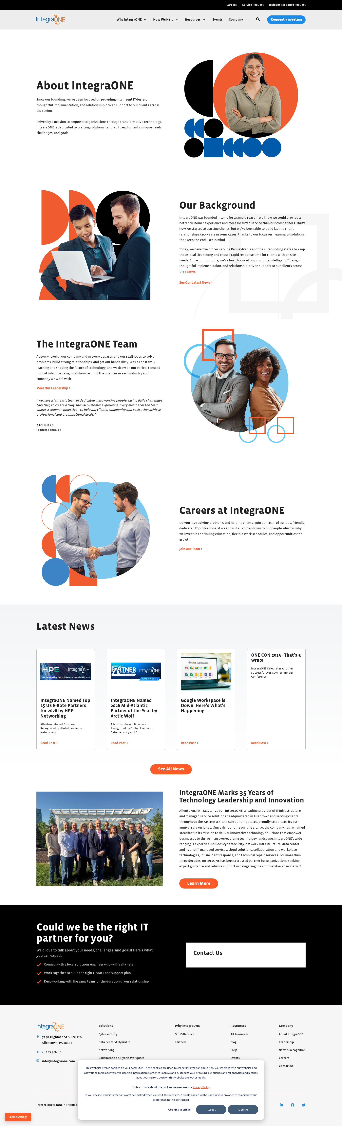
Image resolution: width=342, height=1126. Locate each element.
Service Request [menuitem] (253, 4)
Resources (193, 19)
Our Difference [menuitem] (184, 1034)
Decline (243, 1109)
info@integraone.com (58, 1061)
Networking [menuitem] (106, 1050)
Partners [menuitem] (180, 1042)
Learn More (198, 883)
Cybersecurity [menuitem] (108, 1034)
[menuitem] (281, 1105)
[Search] (258, 19)
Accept (211, 1109)
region (190, 271)
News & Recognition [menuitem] (292, 1050)
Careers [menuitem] (231, 4)
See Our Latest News (194, 282)
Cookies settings (179, 1109)
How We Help (163, 19)
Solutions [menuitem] (106, 1025)
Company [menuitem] (286, 1025)
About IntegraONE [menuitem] (291, 1034)
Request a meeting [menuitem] (286, 19)
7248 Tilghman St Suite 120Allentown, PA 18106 (62, 1040)
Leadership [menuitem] (286, 1042)
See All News (171, 769)
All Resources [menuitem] (239, 1034)
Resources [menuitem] (238, 1025)
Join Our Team (189, 549)
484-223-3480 (51, 1052)
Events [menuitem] (235, 1058)
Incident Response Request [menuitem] (287, 4)
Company (236, 19)
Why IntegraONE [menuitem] (187, 1025)
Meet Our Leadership (52, 388)
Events (217, 19)
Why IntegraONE (129, 19)
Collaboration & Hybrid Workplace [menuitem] (121, 1058)
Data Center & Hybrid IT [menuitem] (114, 1042)
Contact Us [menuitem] (286, 1065)
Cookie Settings (18, 1117)
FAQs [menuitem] (234, 1050)
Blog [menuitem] (234, 1042)
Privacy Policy (201, 1087)
